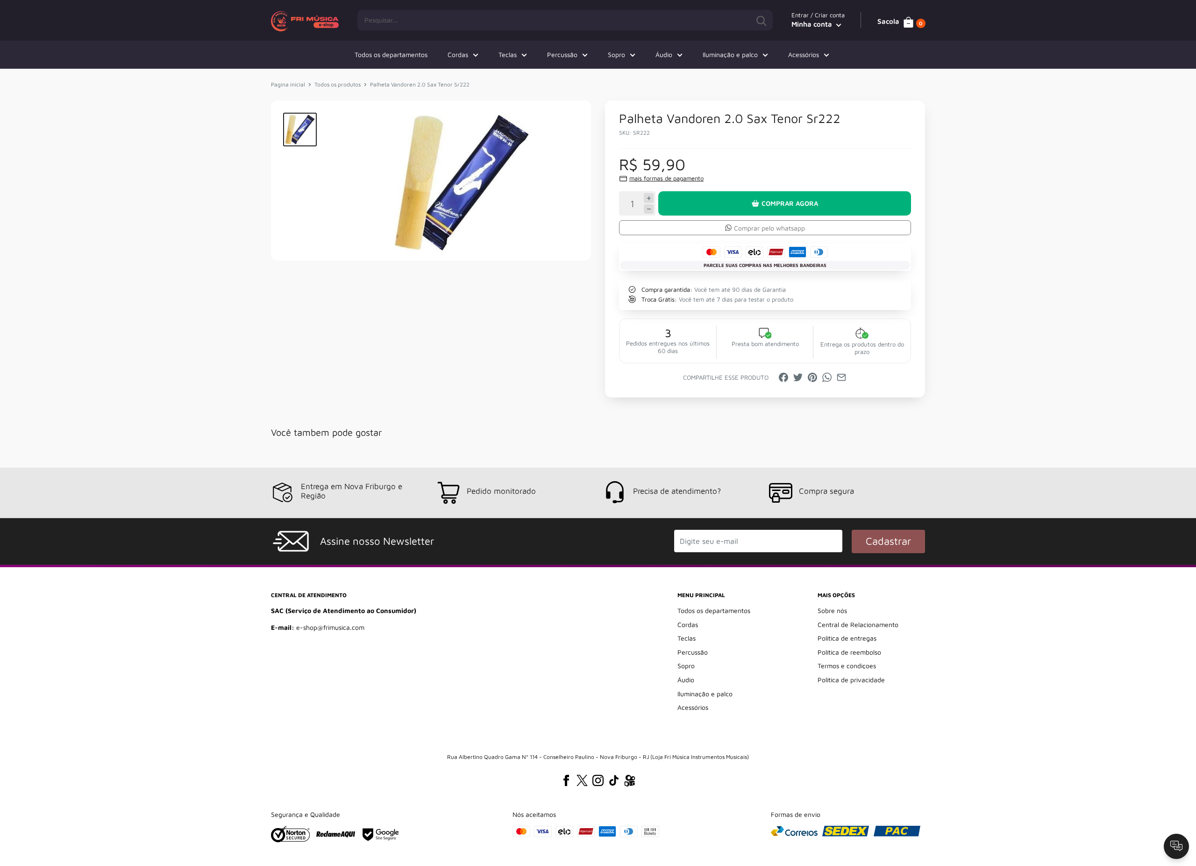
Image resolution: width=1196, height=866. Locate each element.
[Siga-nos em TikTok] (613, 780)
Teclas (507, 54)
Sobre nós (832, 610)
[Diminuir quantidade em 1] (649, 209)
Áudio (663, 54)
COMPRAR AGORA (790, 203)
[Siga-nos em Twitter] (582, 780)
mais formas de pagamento (666, 178)
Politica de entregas (847, 638)
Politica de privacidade (851, 680)
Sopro (616, 54)
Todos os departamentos (391, 54)
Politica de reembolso (849, 652)
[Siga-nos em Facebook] (566, 780)
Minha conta (812, 24)
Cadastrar (888, 541)
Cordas (458, 54)
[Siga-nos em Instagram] (598, 780)
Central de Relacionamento (858, 624)
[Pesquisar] (761, 20)
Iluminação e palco (730, 54)
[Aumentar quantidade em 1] (649, 198)
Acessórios (803, 54)
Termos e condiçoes (847, 666)
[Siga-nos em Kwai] (629, 782)
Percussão (562, 54)
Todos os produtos (337, 84)
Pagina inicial (288, 84)
